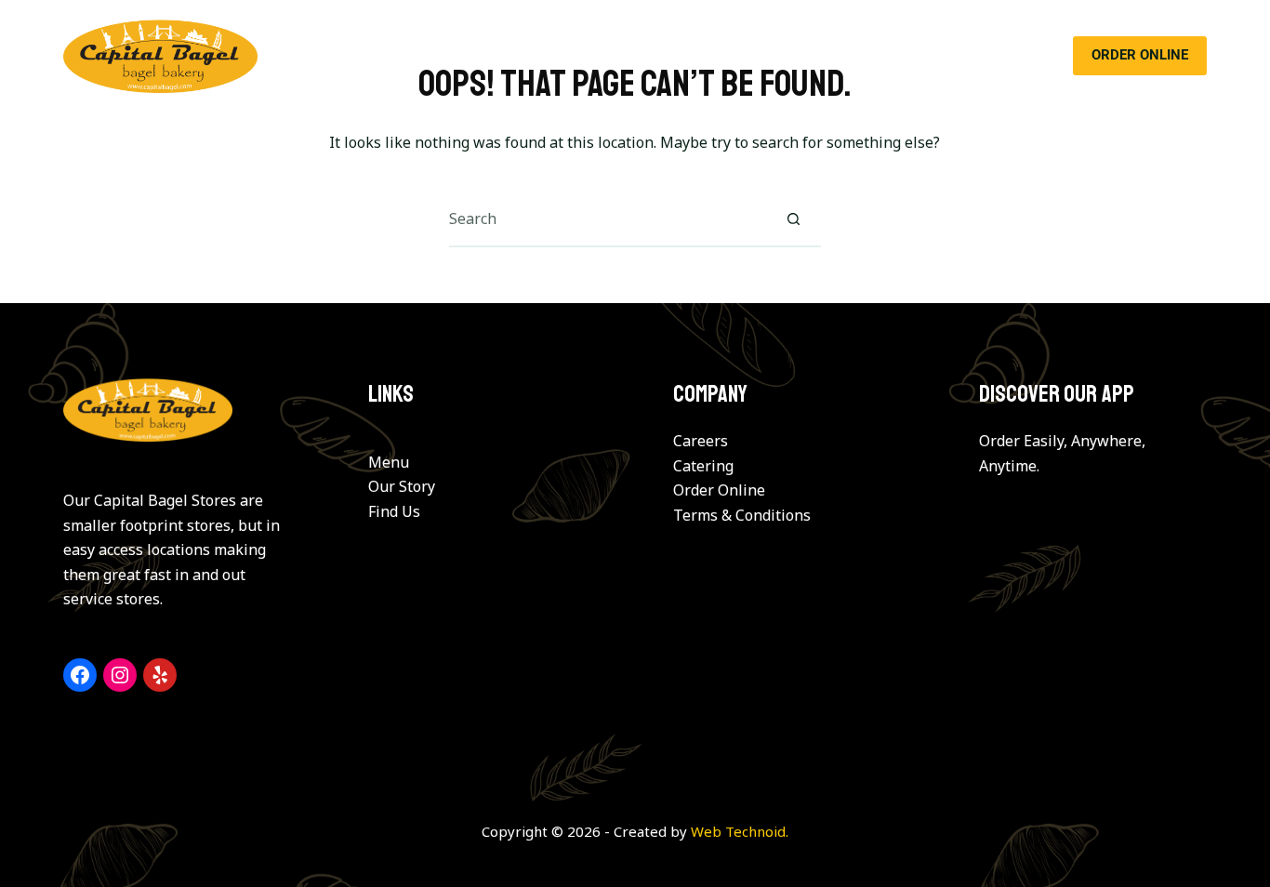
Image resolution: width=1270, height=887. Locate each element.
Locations (727, 55)
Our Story (456, 55)
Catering (628, 55)
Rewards (825, 55)
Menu (543, 55)
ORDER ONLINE (1139, 54)
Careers (700, 440)
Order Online (719, 490)
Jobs (906, 55)
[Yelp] (160, 675)
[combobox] (608, 218)
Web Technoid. (739, 831)
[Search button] (794, 218)
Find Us (394, 511)
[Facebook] (80, 675)
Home (368, 55)
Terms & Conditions (742, 515)
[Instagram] (120, 675)
